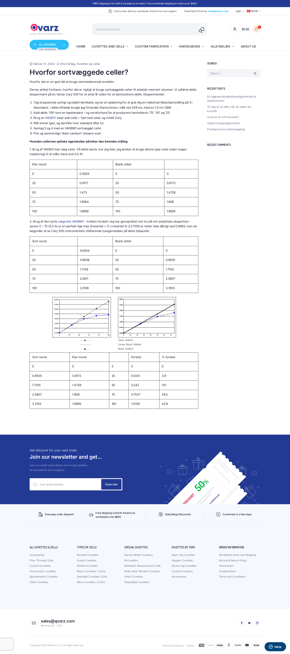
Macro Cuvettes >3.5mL (91, 571)
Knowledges (189, 46)
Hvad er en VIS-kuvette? (223, 117)
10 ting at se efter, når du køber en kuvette (229, 109)
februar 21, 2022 (44, 63)
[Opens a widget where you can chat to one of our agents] (275, 647)
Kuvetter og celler (88, 63)
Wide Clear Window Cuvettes (142, 571)
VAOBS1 (50, 118)
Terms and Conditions (232, 576)
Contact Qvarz (227, 571)
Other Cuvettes (39, 582)
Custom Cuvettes (40, 565)
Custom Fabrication (152, 46)
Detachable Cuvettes (136, 582)
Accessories (37, 554)
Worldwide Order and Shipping (237, 554)
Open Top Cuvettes (183, 554)
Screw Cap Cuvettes (184, 565)
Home (80, 46)
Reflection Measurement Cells (142, 565)
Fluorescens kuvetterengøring (226, 129)
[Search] (201, 31)
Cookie (190, 645)
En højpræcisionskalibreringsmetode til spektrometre (231, 98)
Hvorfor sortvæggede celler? (79, 72)
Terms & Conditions (172, 645)
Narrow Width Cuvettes (138, 554)
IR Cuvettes (131, 560)
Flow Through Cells (41, 560)
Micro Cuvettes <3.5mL (91, 582)
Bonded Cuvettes (87, 554)
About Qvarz (226, 565)
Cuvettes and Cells (108, 46)
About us (248, 46)
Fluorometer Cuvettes (43, 571)
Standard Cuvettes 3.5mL (92, 576)
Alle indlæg (220, 46)
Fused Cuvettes (86, 560)
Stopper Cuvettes (182, 560)
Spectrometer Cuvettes (44, 576)
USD (238, 11)
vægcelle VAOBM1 (71, 221)
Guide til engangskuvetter (223, 123)
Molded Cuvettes (87, 565)
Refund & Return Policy (233, 560)
